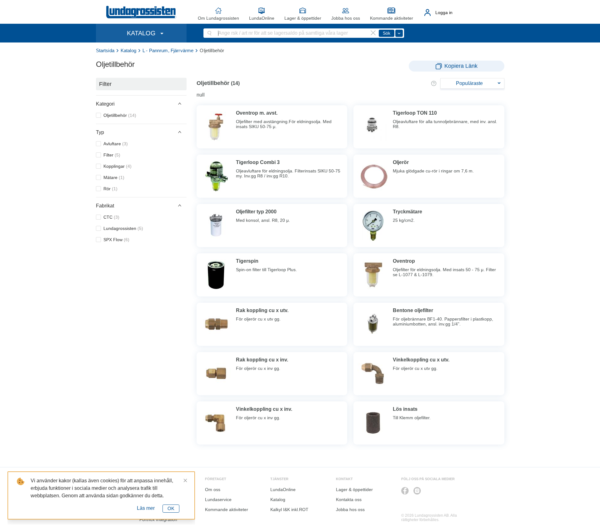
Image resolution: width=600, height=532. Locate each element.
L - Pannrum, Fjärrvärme (167, 50)
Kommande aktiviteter (391, 18)
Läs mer (146, 508)
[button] (141, 104)
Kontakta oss (349, 499)
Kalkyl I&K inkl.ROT (289, 509)
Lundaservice (218, 499)
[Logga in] (427, 12)
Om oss (212, 489)
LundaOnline (261, 18)
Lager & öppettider (302, 18)
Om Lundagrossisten (218, 18)
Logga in (443, 12)
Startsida (105, 50)
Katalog (128, 50)
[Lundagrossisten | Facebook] (405, 491)
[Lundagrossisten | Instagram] (417, 491)
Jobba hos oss (345, 18)
